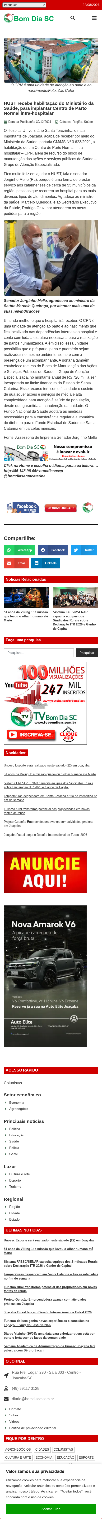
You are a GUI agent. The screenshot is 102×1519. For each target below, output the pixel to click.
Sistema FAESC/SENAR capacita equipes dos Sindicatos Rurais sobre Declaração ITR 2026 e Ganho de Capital (74, 620)
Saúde (88, 122)
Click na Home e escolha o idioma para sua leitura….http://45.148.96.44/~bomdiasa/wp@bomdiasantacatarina (51, 471)
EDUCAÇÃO (65, 1457)
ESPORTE (86, 1457)
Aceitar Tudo (51, 1509)
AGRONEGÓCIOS (18, 1449)
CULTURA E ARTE (18, 1457)
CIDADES (42, 1449)
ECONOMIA (44, 1457)
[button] (94, 18)
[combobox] (39, 652)
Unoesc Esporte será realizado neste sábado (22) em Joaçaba (46, 765)
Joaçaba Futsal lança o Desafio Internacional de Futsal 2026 (45, 835)
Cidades (65, 122)
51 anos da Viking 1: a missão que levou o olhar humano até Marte (26, 616)
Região (77, 122)
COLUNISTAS (63, 1449)
